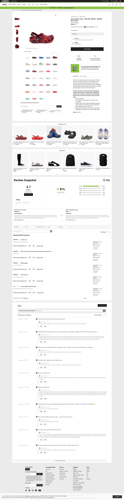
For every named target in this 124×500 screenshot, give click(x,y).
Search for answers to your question (27, 310)
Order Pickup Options (50, 479)
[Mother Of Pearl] (55, 69)
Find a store (27, 483)
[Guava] (27, 90)
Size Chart (75, 30)
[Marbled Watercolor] (34, 83)
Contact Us (48, 469)
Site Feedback (48, 482)
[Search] (109, 4)
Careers (74, 469)
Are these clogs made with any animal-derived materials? (42, 111)
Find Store (39, 485)
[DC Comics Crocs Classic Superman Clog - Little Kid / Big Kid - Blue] (54, 133)
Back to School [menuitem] (43, 4)
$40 (63, 170)
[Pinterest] (30, 490)
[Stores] (113, 4)
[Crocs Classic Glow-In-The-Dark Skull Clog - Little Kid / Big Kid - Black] (86, 133)
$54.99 (64, 144)
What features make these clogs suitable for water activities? (28, 111)
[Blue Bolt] (41, 56)
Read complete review (18, 219)
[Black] (34, 56)
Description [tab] (75, 76)
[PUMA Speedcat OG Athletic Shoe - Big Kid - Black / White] (54, 160)
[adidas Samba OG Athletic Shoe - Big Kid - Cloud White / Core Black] (37, 160)
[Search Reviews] (51, 231)
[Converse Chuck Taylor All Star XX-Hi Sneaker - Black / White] (21, 160)
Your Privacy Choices (79, 475)
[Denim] (27, 69)
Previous (17, 14)
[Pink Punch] (34, 97)
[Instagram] (33, 490)
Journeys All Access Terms (78, 482)
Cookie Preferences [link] (77, 490)
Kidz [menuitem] (33, 4)
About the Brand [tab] (83, 76)
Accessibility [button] (115, 1)
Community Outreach (77, 471)
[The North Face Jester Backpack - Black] (103, 160)
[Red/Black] (34, 69)
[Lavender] (48, 56)
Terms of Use (75, 477)
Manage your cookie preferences (32, 496)
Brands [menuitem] (19, 4)
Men (87, 473)
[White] (27, 56)
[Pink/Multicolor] (48, 69)
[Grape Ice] (48, 90)
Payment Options (49, 480)
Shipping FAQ (79, 60)
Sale (87, 477)
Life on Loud (61, 469)
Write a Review (28, 194)
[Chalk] (48, 83)
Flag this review (40, 245)
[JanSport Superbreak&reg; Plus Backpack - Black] (70, 160)
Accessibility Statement (78, 479)
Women (88, 471)
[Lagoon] (27, 97)
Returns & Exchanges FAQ (95, 60)
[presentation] (11, 5)
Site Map (47, 484)
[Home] (4, 5)
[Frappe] (55, 83)
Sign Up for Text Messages (31, 471)
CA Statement (76, 480)
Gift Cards (61, 479)
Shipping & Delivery (50, 477)
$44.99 (14, 144)
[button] (120, 1)
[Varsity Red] (55, 90)
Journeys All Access (63, 471)
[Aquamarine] (48, 76)
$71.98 (98, 169)
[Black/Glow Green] (27, 83)
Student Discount (63, 477)
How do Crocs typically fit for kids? (56, 111)
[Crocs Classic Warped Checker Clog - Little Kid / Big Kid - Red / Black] (21, 133)
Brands (88, 469)
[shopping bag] (120, 4)
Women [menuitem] (24, 4)
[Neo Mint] (41, 63)
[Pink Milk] (55, 76)
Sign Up (27, 469)
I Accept (117, 496)
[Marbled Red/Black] (55, 56)
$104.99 (14, 170)
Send (59, 106)
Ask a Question (102, 305)
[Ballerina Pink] (48, 63)
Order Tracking (106, 1)
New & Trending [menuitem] (11, 4)
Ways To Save (62, 475)
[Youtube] (40, 490)
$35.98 (65, 170)
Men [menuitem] (29, 4)
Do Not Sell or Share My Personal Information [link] (78, 487)
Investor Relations (77, 484)
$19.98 (17, 144)
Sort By (95, 315)
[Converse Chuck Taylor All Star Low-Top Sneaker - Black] (86, 160)
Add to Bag (87, 49)
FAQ (46, 471)
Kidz (87, 475)
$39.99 (31, 144)
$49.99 (47, 144)
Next (17, 49)
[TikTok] (26, 490)
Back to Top (25, 298)
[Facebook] (36, 490)
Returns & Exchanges (50, 475)
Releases (88, 479)
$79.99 (31, 170)
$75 (96, 169)
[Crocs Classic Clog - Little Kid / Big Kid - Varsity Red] (37, 133)
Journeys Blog (62, 473)
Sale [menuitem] (37, 4)
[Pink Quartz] (34, 63)
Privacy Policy (76, 473)
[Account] (117, 4)
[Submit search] (104, 311)
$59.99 (80, 170)
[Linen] (41, 76)
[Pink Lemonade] (41, 83)
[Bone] (27, 63)
